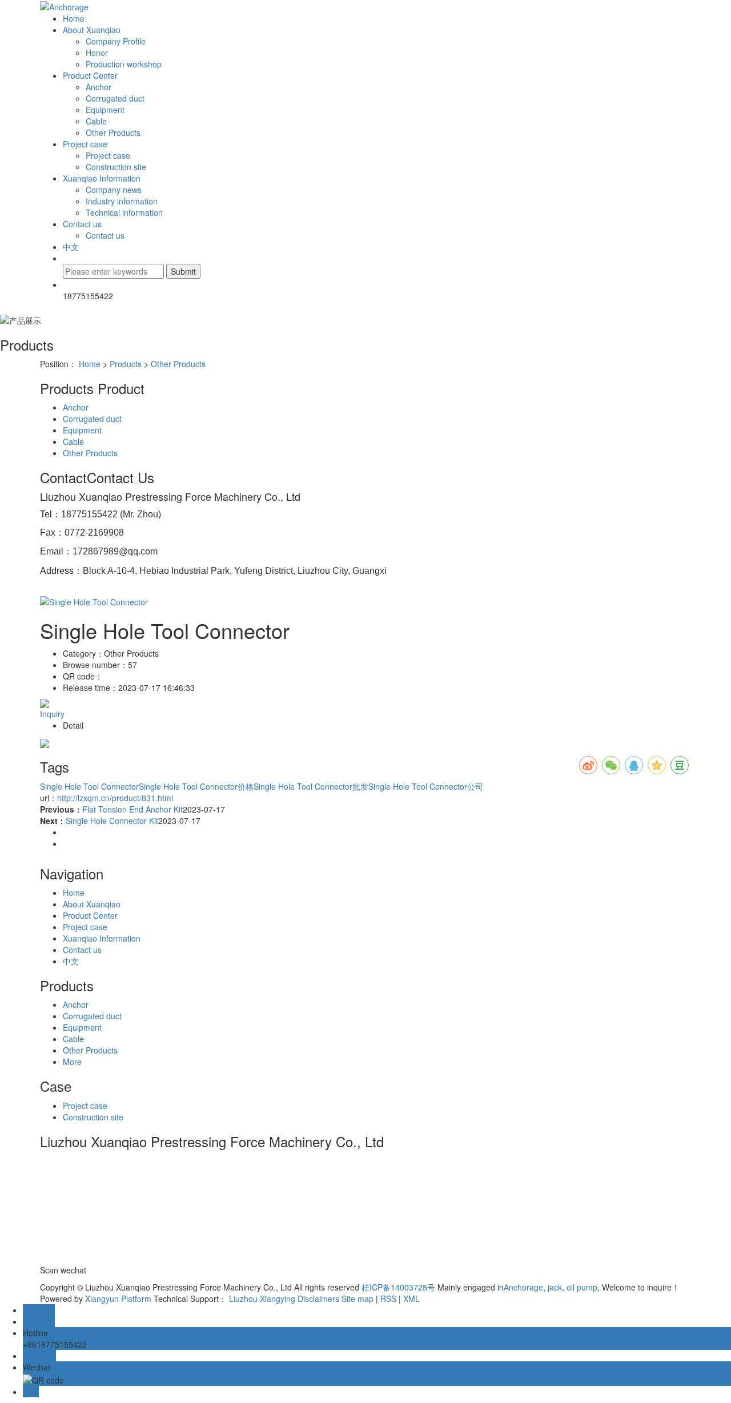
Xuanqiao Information (101, 178)
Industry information (122, 201)
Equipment (105, 109)
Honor (97, 52)
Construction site (116, 166)
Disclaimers (318, 1298)
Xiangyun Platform (118, 1298)
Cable (96, 121)
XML (411, 1298)
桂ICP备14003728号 (398, 1287)
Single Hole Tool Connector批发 (311, 786)
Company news (114, 189)
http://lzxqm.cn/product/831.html (115, 797)
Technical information (124, 212)
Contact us (82, 224)
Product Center (90, 75)
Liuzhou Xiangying (262, 1298)
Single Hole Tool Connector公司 (425, 786)
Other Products (113, 132)
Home (74, 18)
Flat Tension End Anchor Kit (132, 809)
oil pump (580, 1287)
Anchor (98, 87)
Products (126, 363)
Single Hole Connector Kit (112, 820)
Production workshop (124, 64)
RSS (388, 1298)
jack (553, 1287)
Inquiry (52, 713)
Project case (85, 144)
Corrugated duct (115, 98)
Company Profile (116, 41)
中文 (71, 246)
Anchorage (523, 1287)
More (72, 1061)
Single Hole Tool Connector (89, 786)
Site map (357, 1298)
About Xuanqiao (92, 29)
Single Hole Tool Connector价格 (196, 786)
